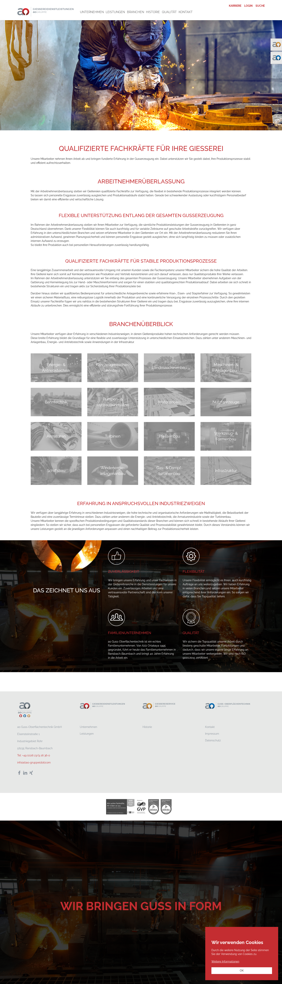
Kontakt (210, 726)
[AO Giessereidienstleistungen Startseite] (45, 11)
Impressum (212, 733)
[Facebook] (19, 773)
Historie (147, 726)
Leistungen (87, 733)
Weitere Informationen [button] (225, 961)
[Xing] (31, 773)
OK (242, 970)
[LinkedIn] (25, 773)
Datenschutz (213, 740)
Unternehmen (88, 726)
